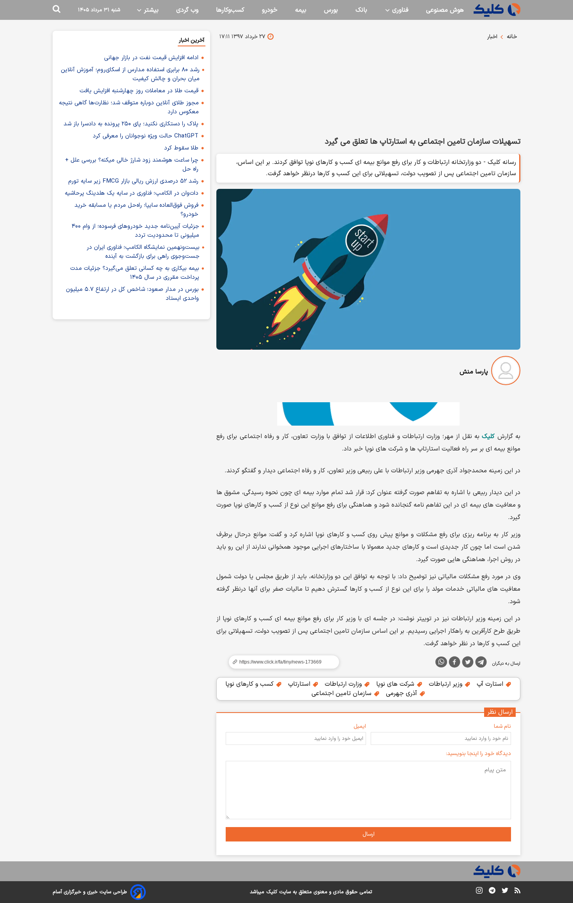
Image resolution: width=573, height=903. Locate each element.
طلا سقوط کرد (181, 148)
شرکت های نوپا (396, 684)
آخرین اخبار (191, 40)
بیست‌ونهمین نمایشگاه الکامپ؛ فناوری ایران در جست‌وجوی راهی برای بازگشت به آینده (143, 252)
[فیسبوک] (454, 663)
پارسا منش (474, 372)
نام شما (502, 726)
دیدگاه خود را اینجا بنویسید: (478, 754)
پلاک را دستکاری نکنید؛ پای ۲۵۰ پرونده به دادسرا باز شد (131, 124)
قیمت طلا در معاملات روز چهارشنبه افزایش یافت (139, 90)
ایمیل (360, 726)
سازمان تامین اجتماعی (342, 693)
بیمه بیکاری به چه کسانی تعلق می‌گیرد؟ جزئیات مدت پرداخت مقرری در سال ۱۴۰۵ (134, 273)
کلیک (271, 892)
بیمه (300, 10)
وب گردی (187, 10)
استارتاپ (300, 684)
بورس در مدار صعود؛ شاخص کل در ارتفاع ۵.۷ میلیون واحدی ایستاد (132, 294)
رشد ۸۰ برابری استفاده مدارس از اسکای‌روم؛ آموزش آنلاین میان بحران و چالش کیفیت (130, 74)
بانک (361, 10)
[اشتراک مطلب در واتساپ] (441, 662)
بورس (331, 10)
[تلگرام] (481, 663)
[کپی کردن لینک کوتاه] (280, 662)
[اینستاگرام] (479, 892)
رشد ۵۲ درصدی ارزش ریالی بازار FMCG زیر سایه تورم (133, 181)
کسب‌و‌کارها (230, 10)
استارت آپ (491, 684)
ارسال (369, 834)
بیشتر (150, 10)
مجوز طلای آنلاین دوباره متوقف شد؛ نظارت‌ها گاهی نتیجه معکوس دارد (129, 107)
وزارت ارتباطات (344, 684)
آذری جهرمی (402, 693)
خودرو (270, 10)
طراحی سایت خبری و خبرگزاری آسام (90, 892)
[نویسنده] (505, 372)
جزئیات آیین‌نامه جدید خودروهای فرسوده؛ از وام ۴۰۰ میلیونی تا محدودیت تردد (135, 231)
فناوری (399, 10)
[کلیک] (497, 10)
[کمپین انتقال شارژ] (368, 414)
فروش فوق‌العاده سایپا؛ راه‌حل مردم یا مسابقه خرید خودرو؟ (136, 210)
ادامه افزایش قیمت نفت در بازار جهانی (151, 57)
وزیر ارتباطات (446, 684)
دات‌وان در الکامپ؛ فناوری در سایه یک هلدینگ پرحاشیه (131, 193)
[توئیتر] (468, 663)
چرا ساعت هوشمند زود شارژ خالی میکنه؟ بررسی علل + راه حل (131, 165)
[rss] (517, 891)
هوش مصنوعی (445, 10)
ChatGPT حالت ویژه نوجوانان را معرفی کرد (145, 136)
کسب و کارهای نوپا (250, 684)
